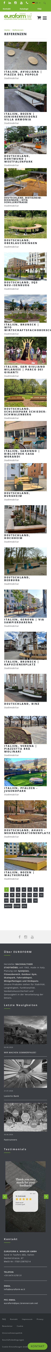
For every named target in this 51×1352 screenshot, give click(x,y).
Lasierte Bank (11, 1096)
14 (41, 895)
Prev (5, 1196)
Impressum (27, 1319)
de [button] (37, 2)
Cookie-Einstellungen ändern (16, 1347)
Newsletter (7, 1326)
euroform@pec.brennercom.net (21, 1303)
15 (6, 900)
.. (29, 900)
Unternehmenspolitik (12, 1333)
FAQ (39, 8)
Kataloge (24, 8)
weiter (8, 906)
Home (7, 30)
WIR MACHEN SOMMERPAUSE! (20, 1052)
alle (24, 906)
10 (18, 895)
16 (12, 900)
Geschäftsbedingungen (13, 1340)
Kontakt (7, 8)
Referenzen (17, 30)
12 (29, 895)
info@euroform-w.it (14, 1289)
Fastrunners (10, 1139)
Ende (17, 906)
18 (24, 900)
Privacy (40, 1319)
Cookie (20, 1326)
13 (35, 895)
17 (18, 900)
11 (24, 895)
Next (46, 1196)
